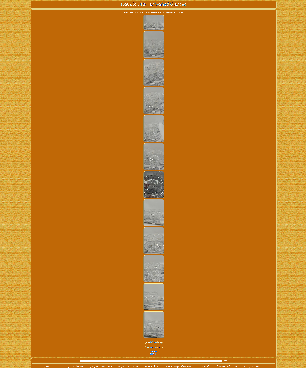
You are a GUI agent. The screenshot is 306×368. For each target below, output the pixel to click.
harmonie (58, 367)
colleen (213, 367)
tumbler (135, 366)
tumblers (256, 366)
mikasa (189, 367)
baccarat (169, 367)
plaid (54, 367)
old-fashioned (110, 367)
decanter (262, 367)
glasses (47, 366)
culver (244, 367)
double (206, 366)
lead (142, 367)
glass (183, 366)
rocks (194, 367)
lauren (103, 367)
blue (199, 367)
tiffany (158, 367)
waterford (149, 366)
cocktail (128, 367)
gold (236, 367)
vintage (176, 366)
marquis (249, 367)
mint (86, 367)
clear (162, 367)
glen (122, 367)
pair (72, 366)
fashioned (223, 366)
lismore (79, 366)
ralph (118, 367)
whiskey (65, 366)
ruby (90, 367)
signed (240, 367)
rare (232, 367)
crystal (95, 366)
